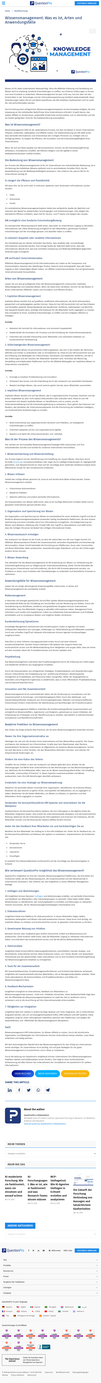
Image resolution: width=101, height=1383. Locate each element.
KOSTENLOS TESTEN (75, 1073)
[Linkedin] (10, 1090)
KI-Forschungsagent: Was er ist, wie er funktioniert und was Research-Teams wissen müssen (37, 1188)
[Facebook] (19, 1090)
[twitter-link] (33, 1250)
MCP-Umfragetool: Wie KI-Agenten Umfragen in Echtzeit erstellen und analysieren (59, 1188)
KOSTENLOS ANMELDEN (86, 3)
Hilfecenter (56, 1250)
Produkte (7, 1265)
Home (7, 11)
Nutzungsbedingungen (81, 1372)
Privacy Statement (17, 1375)
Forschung (17, 462)
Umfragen (38, 896)
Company (7, 1293)
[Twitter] (29, 1090)
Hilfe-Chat (68, 1250)
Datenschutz (31, 1375)
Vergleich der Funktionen (13, 1282)
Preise (6, 1276)
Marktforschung (20, 11)
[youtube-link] (44, 1250)
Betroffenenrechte (62, 1372)
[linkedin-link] (38, 1250)
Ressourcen (8, 1271)
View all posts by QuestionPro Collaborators (45, 1124)
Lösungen (7, 1287)
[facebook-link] (28, 1250)
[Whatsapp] (38, 1090)
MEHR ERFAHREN (47, 1073)
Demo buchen (23, 1073)
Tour (5, 1260)
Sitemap (5, 1375)
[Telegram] (48, 1090)
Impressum (49, 1372)
